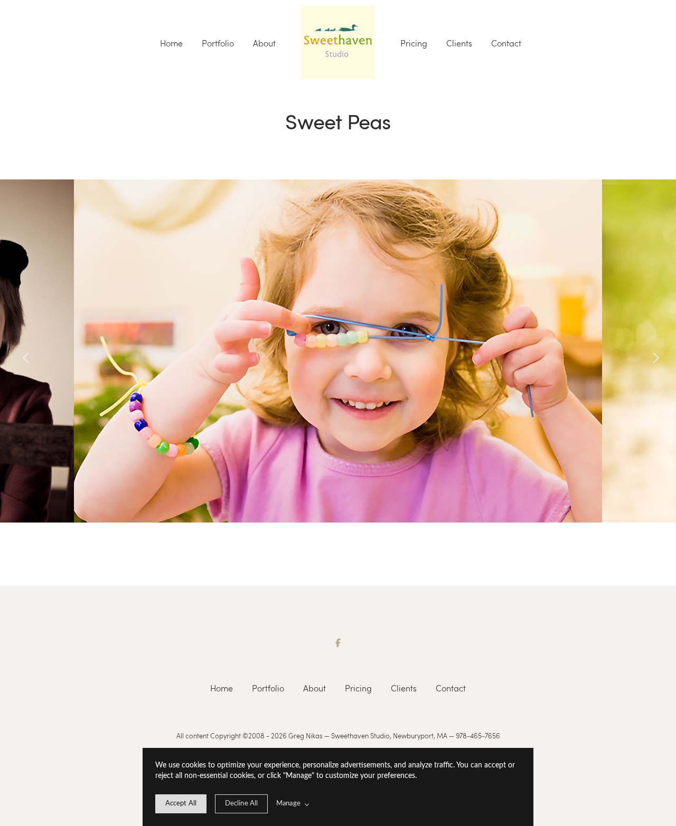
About (264, 43)
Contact (506, 43)
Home (171, 43)
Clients (459, 43)
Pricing (413, 43)
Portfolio (218, 43)
